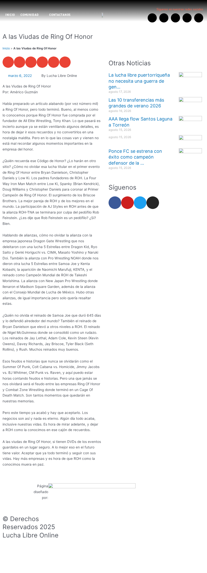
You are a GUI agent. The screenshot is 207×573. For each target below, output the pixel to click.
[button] (8, 62)
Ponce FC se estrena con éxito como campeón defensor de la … (135, 157)
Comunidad (29, 15)
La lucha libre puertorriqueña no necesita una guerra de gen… (139, 80)
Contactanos (60, 15)
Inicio (10, 15)
